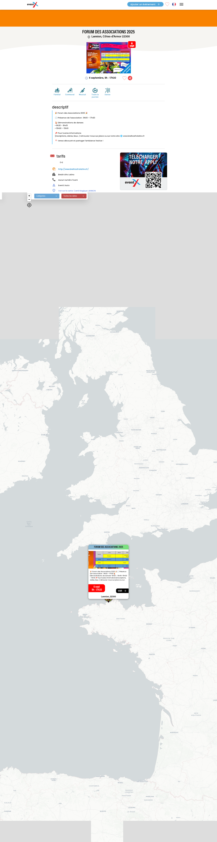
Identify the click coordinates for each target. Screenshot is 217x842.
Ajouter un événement (142, 4)
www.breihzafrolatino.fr (134, 136)
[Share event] (130, 78)
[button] (29, 196)
